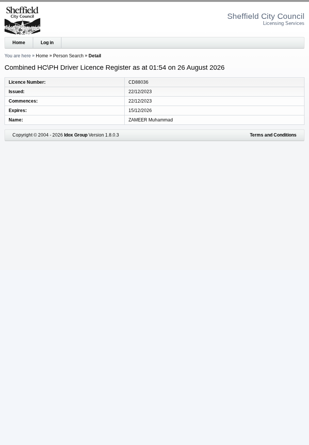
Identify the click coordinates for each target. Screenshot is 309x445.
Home (18, 42)
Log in (47, 42)
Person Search (68, 55)
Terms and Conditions (273, 135)
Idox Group (75, 135)
